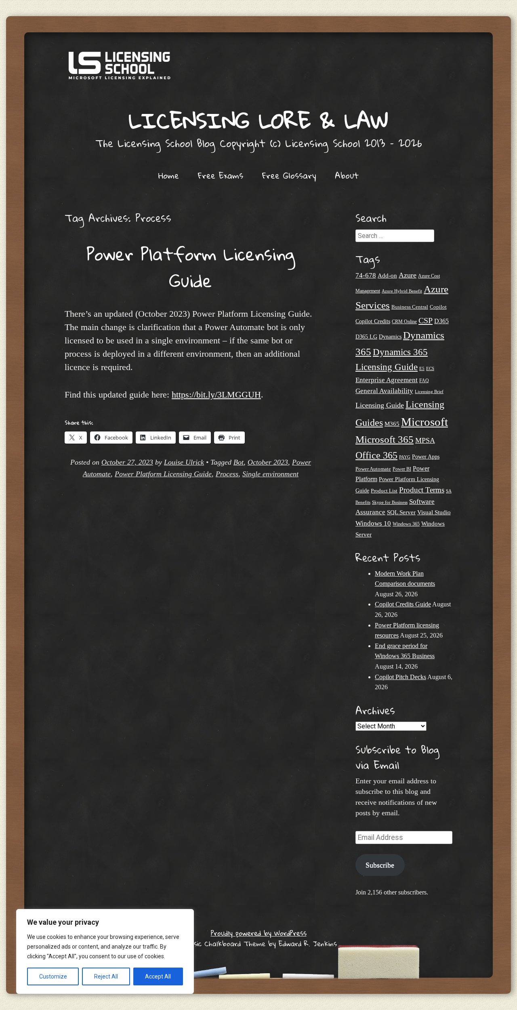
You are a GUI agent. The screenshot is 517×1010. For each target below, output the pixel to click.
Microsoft (424, 421)
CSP (425, 320)
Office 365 (376, 455)
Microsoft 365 (384, 439)
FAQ (424, 380)
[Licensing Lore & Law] (258, 69)
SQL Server (401, 512)
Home (168, 175)
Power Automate (373, 469)
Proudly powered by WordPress (259, 933)
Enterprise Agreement (386, 380)
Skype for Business (390, 502)
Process (227, 474)
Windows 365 (406, 524)
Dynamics (390, 337)
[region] (105, 951)
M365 (392, 424)
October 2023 (268, 462)
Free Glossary (289, 175)
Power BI (402, 469)
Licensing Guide (379, 405)
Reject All (106, 976)
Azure (407, 275)
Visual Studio (434, 512)
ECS (430, 368)
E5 (422, 368)
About (347, 175)
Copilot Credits (372, 321)
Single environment (270, 474)
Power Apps (425, 457)
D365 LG (366, 337)
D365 (441, 321)
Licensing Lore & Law (258, 120)
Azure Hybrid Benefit (402, 290)
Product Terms (421, 490)
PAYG (404, 457)
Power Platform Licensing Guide (190, 267)
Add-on (387, 275)
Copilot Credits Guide (403, 604)
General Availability (384, 391)
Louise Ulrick (184, 462)
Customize (53, 976)
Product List (384, 491)
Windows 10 (373, 523)
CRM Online (404, 321)
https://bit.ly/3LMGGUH (216, 394)
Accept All (158, 976)
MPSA (425, 440)
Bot (238, 462)
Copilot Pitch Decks (400, 676)
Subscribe (380, 865)
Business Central (409, 307)
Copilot (438, 307)
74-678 (365, 275)
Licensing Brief (429, 391)
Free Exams (220, 175)
